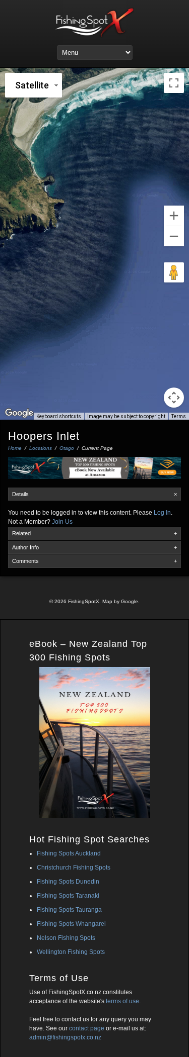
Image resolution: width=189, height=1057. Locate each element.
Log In (162, 512)
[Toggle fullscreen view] (174, 83)
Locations (40, 448)
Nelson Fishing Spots (66, 937)
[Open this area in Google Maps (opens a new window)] (19, 413)
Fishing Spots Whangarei (71, 923)
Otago (66, 448)
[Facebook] (94, 586)
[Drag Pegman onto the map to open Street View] (174, 272)
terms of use (122, 1001)
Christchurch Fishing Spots (73, 867)
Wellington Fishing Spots (71, 951)
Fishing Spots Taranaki (68, 895)
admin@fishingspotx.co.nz (65, 1037)
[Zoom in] (174, 216)
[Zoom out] (174, 236)
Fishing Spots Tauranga (69, 909)
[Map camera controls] (174, 398)
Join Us (62, 521)
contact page (86, 1028)
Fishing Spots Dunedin (68, 881)
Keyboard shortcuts (58, 416)
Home (15, 448)
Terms (178, 416)
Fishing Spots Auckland (69, 853)
